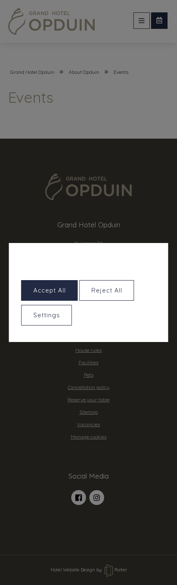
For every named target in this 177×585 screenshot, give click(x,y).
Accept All (49, 290)
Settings (46, 315)
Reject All (106, 290)
